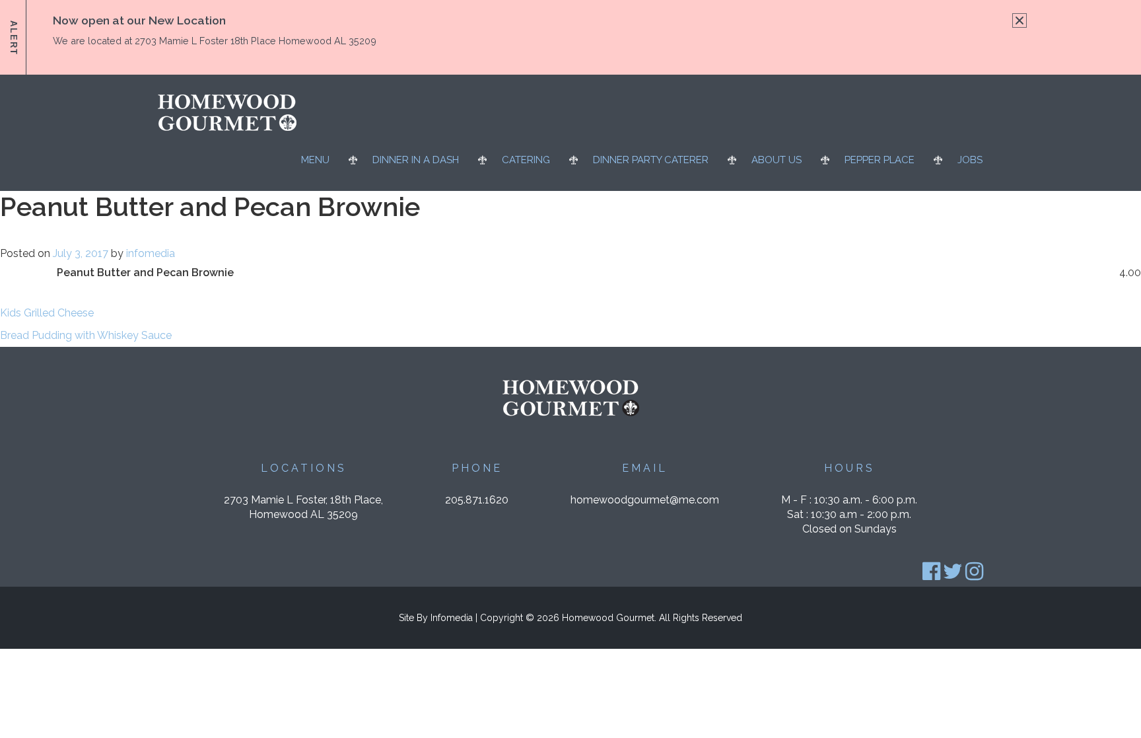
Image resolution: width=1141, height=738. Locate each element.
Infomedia (452, 617)
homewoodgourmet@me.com (644, 500)
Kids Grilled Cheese (47, 313)
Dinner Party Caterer (651, 160)
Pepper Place (880, 160)
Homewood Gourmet (608, 617)
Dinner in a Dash (415, 160)
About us (776, 160)
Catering (526, 160)
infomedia (150, 253)
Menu (315, 160)
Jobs (970, 160)
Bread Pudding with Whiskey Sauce (86, 335)
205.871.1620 (476, 500)
